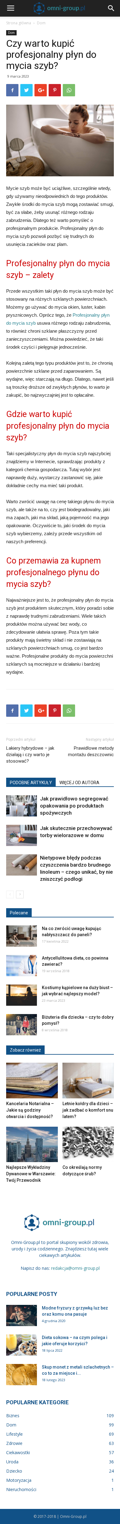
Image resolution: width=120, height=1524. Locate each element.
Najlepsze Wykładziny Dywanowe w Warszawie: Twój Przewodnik (31, 1174)
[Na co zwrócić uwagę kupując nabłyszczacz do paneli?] (21, 936)
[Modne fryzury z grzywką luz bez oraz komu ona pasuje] (21, 1315)
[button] (111, 8)
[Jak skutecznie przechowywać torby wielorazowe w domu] (21, 835)
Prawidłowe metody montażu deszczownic (91, 751)
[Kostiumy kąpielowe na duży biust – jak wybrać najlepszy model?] (21, 995)
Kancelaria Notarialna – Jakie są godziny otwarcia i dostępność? (30, 1110)
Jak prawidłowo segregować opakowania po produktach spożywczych (74, 806)
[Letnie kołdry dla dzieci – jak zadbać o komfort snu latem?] (88, 1080)
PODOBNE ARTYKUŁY (31, 782)
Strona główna (18, 23)
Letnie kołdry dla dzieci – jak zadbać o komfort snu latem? (87, 1110)
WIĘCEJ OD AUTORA (79, 782)
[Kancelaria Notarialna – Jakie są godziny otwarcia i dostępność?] (32, 1080)
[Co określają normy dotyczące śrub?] (88, 1144)
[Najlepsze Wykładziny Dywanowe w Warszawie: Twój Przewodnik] (32, 1144)
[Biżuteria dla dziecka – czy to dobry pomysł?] (21, 1024)
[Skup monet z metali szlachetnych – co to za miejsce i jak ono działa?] (21, 1374)
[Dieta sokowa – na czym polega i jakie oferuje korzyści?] (21, 1345)
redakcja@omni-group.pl (75, 1268)
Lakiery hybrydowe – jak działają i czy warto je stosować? (30, 754)
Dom (41, 23)
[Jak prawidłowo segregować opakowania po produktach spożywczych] (21, 805)
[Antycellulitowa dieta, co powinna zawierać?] (21, 965)
